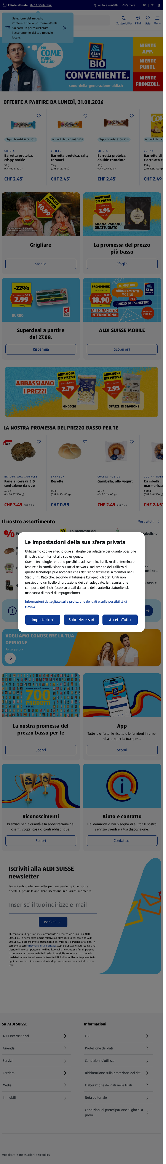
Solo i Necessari (81, 620)
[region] (81, 582)
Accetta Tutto (120, 620)
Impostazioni (43, 620)
